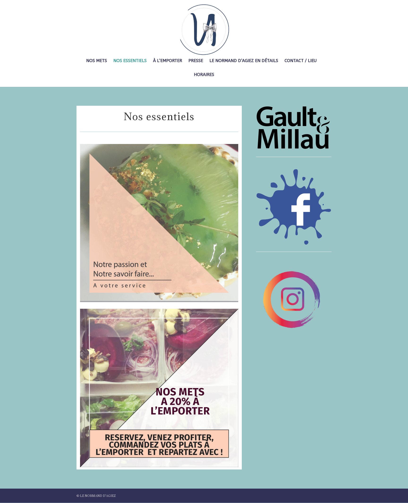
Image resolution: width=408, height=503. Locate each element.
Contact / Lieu (301, 61)
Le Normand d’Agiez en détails (243, 61)
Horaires (204, 75)
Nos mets (96, 61)
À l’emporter (167, 61)
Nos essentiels (130, 61)
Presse (195, 61)
